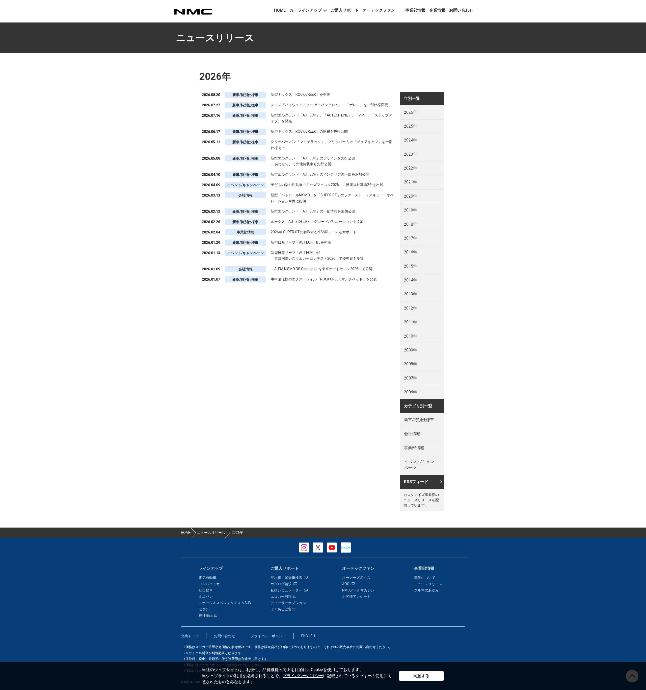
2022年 (410, 168)
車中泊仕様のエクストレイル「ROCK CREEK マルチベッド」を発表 (324, 279)
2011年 (410, 322)
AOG (345, 584)
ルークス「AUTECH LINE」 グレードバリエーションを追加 (317, 222)
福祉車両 (206, 615)
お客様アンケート (356, 596)
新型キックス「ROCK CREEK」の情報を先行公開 (309, 131)
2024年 (410, 140)
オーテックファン (379, 10)
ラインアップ (211, 568)
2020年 (410, 196)
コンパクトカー (211, 584)
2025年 (410, 126)
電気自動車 (207, 578)
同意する (421, 675)
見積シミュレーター (286, 590)
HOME (280, 10)
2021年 (410, 182)
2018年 (410, 224)
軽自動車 (206, 590)
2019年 (410, 210)
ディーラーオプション (288, 603)
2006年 (410, 392)
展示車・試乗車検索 (286, 578)
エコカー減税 (281, 596)
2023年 (410, 154)
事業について (424, 578)
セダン (204, 609)
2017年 (410, 238)
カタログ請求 (281, 584)
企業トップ (190, 636)
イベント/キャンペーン (419, 464)
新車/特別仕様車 (419, 419)
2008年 (410, 364)
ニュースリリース (428, 584)
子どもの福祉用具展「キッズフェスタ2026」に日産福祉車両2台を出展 (327, 185)
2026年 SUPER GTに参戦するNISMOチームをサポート (314, 232)
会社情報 (412, 433)
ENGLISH (308, 636)
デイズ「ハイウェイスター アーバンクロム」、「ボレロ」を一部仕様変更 (329, 105)
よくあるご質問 (283, 609)
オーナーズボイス (356, 578)
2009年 (410, 350)
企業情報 (437, 10)
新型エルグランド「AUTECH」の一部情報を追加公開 (313, 211)
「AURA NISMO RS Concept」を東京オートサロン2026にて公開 (321, 269)
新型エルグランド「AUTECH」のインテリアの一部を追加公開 (320, 174)
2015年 (410, 266)
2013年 (410, 294)
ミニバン (206, 596)
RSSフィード (416, 481)
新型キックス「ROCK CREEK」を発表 (300, 94)
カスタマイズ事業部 (193, 11)
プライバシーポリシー (303, 675)
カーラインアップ (305, 10)
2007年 (410, 378)
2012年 (410, 308)
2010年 (410, 336)
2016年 (410, 252)
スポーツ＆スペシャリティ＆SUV (225, 603)
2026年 (410, 112)
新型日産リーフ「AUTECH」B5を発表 (301, 242)
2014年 (410, 280)
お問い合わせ (461, 10)
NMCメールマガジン (358, 590)
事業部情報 (415, 10)
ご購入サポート (345, 10)
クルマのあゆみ (426, 590)
